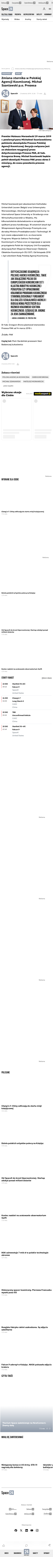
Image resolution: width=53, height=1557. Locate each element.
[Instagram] (37, 1530)
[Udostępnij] (49, 1545)
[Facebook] (16, 1530)
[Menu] (50, 9)
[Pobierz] (45, 93)
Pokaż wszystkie (8, 386)
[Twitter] (21, 1530)
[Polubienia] (3, 1545)
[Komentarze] (26, 1545)
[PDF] (18, 364)
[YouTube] (32, 1530)
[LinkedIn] (26, 1530)
